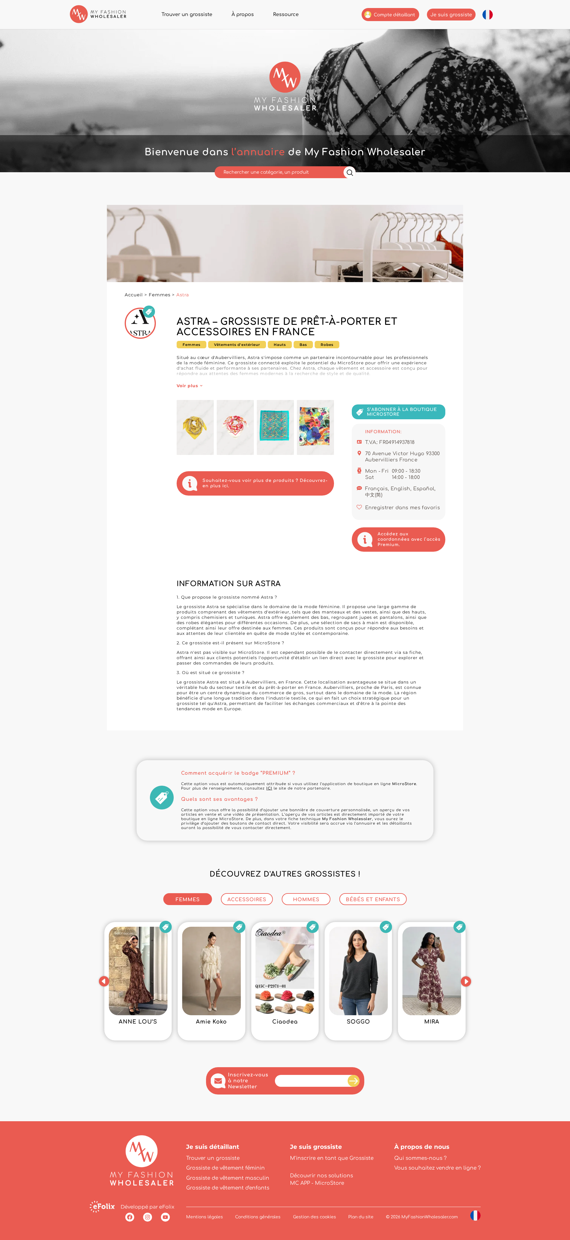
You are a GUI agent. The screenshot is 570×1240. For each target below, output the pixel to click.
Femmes (159, 294)
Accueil (134, 294)
